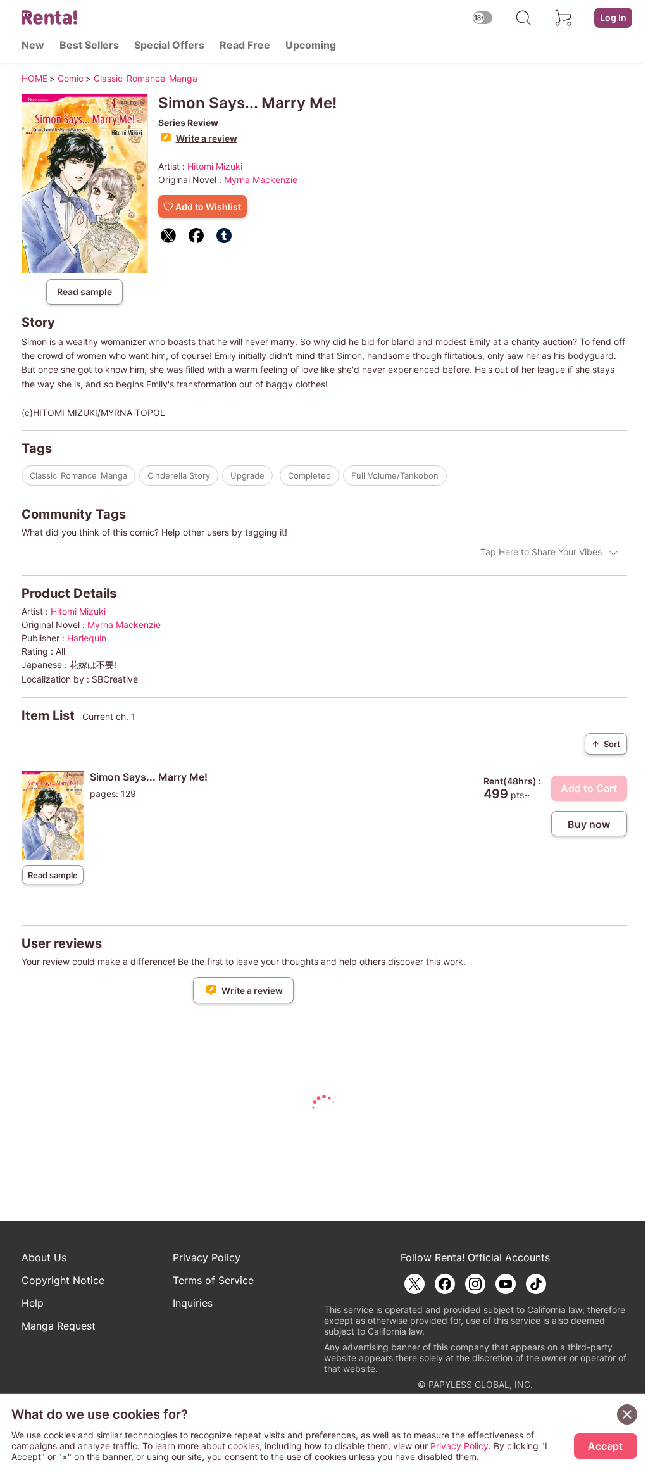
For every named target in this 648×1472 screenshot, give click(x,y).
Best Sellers (89, 45)
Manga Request (59, 1325)
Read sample (84, 291)
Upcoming (310, 45)
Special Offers (169, 45)
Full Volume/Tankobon (395, 475)
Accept (605, 1446)
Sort (606, 744)
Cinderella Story (178, 475)
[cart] (564, 18)
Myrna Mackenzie (260, 179)
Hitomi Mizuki (214, 166)
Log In (613, 17)
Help (33, 1303)
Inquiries (193, 1303)
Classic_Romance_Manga (78, 475)
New (33, 45)
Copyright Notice (63, 1280)
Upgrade (247, 475)
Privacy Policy (206, 1257)
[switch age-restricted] (483, 17)
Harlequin (86, 637)
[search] (523, 18)
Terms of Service (213, 1280)
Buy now (589, 824)
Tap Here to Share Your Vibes (541, 551)
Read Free (245, 45)
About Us (44, 1257)
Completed (309, 475)
